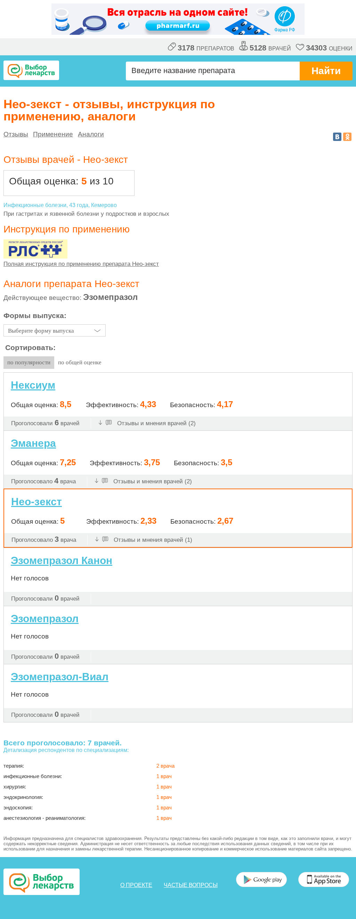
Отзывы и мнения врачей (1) (152, 540)
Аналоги (91, 134)
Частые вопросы (191, 885)
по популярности (28, 362)
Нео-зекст (36, 501)
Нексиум (33, 385)
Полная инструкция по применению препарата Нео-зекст (81, 264)
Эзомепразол (45, 618)
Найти (326, 70)
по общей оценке (80, 362)
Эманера (33, 443)
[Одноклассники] (347, 137)
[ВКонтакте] (337, 137)
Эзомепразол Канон (61, 560)
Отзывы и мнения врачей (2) (155, 423)
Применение (53, 134)
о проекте (136, 885)
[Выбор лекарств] (31, 70)
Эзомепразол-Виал (59, 676)
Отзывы (15, 134)
